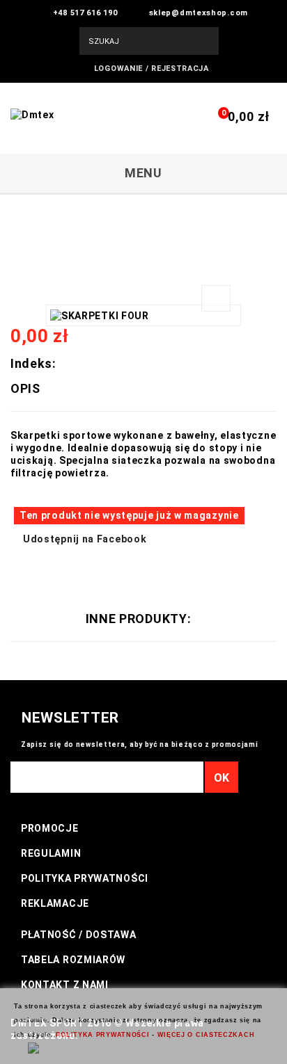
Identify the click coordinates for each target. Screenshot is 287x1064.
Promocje (50, 828)
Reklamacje (55, 903)
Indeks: (33, 363)
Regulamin (51, 853)
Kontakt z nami (65, 984)
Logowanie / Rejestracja (151, 68)
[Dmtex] (97, 131)
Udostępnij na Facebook (84, 539)
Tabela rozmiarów (73, 959)
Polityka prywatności (84, 878)
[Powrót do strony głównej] (18, 213)
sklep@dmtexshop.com (198, 12)
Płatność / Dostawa (79, 934)
